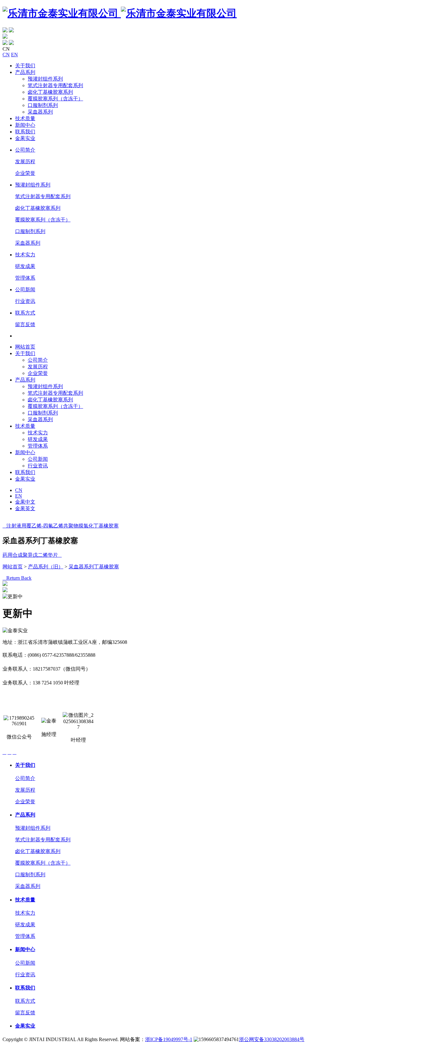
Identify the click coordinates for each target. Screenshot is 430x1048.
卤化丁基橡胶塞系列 (50, 92)
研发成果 (25, 266)
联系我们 (25, 131)
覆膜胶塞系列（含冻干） (55, 98)
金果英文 (25, 508)
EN (14, 54)
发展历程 (25, 161)
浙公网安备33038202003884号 (271, 1039)
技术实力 (25, 254)
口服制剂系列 (43, 105)
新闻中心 (25, 125)
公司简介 (25, 150)
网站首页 (25, 346)
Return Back (17, 578)
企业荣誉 (25, 173)
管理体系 (25, 278)
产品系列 (25, 72)
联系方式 (25, 312)
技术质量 (25, 118)
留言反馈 (25, 324)
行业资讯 (25, 301)
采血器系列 (40, 111)
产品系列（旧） (45, 566)
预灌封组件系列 (45, 78)
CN (6, 54)
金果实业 (25, 138)
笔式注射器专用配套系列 (55, 85)
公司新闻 (25, 289)
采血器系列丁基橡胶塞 (94, 566)
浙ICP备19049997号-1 (168, 1039)
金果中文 (25, 501)
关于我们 (25, 65)
